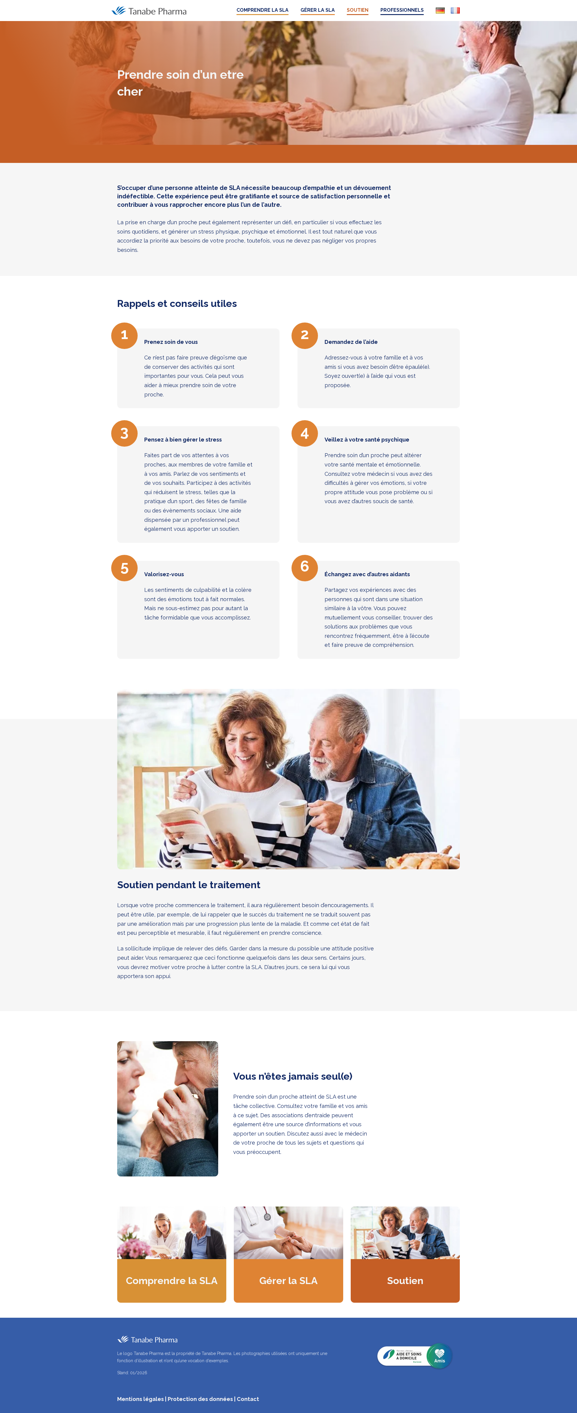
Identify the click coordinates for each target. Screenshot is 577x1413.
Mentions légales (140, 1399)
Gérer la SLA (318, 10)
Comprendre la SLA (262, 10)
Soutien (357, 10)
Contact (248, 1399)
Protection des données (200, 1399)
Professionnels (402, 10)
